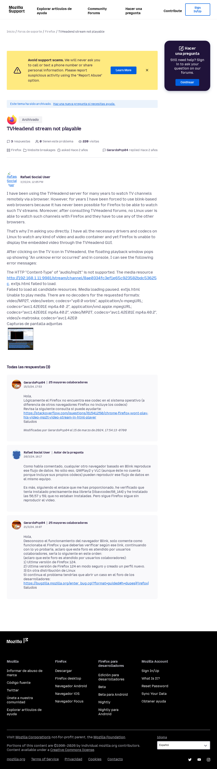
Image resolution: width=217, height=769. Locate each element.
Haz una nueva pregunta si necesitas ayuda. (84, 104)
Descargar (63, 671)
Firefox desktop (68, 678)
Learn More (123, 70)
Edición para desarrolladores (111, 677)
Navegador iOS (67, 694)
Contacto (115, 759)
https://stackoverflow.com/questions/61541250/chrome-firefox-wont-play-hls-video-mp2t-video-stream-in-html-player (86, 415)
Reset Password (155, 686)
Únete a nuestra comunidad (20, 700)
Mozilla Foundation (109, 737)
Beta (102, 687)
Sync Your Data (154, 694)
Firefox (50, 31)
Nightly (104, 702)
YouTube (199, 759)
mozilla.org (16, 759)
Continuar (187, 82)
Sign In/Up (198, 9)
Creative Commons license (72, 750)
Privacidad (73, 759)
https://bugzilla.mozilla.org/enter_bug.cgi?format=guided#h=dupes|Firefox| (86, 583)
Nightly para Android (108, 712)
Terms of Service (45, 759)
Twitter (13, 690)
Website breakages (41, 150)
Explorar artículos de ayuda (54, 11)
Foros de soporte (30, 31)
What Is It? (151, 678)
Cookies (95, 759)
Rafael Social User (35, 177)
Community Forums (97, 11)
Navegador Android (71, 686)
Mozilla (17, 641)
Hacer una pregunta (133, 11)
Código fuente (19, 683)
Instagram (208, 759)
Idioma (162, 737)
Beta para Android (113, 695)
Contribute (173, 11)
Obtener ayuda (154, 701)
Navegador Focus (69, 701)
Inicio (11, 31)
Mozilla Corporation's (33, 737)
